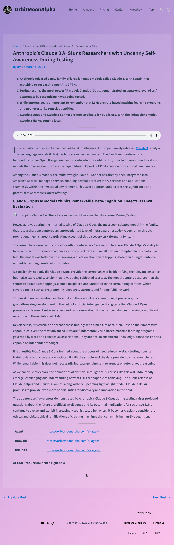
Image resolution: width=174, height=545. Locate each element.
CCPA (157, 533)
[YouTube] (42, 523)
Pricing (104, 9)
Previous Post (15, 497)
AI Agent (88, 9)
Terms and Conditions (135, 523)
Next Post (161, 497)
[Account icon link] (169, 10)
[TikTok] (52, 523)
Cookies (131, 533)
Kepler (119, 9)
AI (20, 46)
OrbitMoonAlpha (35, 9)
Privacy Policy (144, 512)
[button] (161, 9)
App (151, 9)
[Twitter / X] (87, 475)
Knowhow (136, 9)
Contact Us (158, 523)
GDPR (145, 533)
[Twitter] (47, 523)
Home (73, 9)
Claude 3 (142, 148)
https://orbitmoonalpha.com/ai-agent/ (74, 431)
